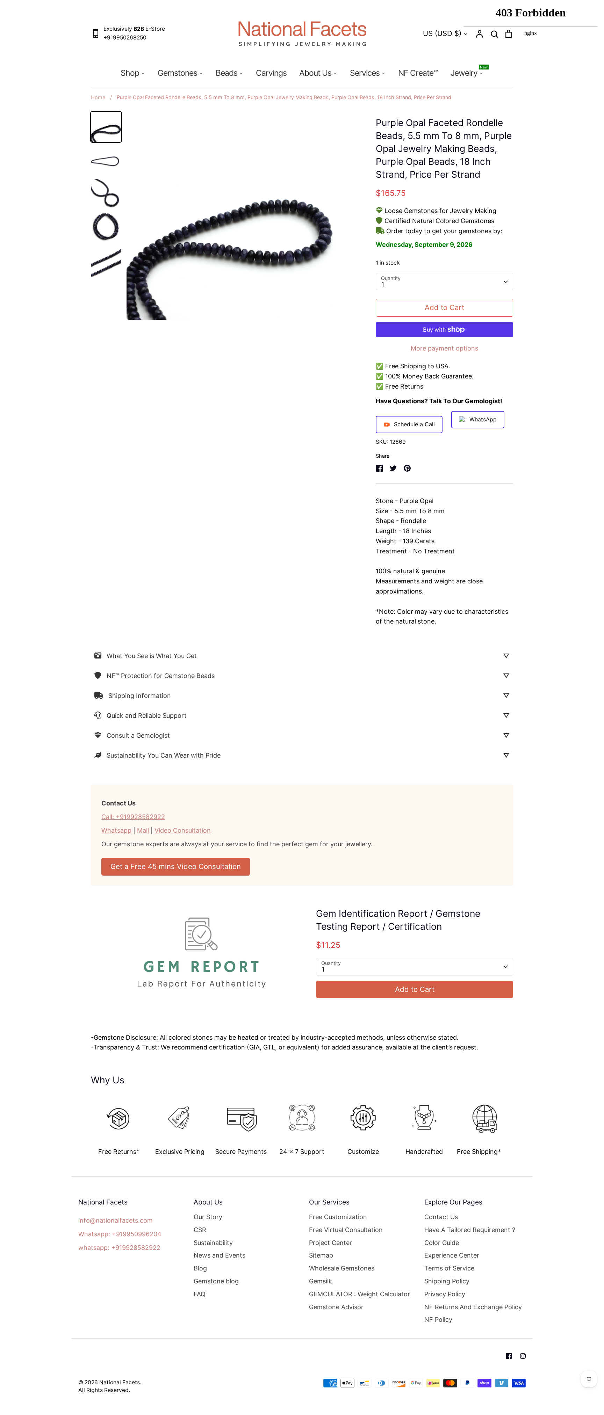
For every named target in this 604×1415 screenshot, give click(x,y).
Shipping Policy (446, 1281)
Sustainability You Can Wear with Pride (164, 755)
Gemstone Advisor (336, 1307)
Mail (143, 830)
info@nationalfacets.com (115, 1220)
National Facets (119, 1382)
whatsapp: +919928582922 (119, 1247)
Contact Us (441, 1217)
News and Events (219, 1255)
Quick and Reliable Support (147, 715)
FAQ (200, 1294)
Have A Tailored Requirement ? (469, 1229)
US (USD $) (442, 33)
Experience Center (451, 1255)
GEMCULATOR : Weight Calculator (359, 1294)
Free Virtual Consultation (346, 1229)
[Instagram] (523, 1356)
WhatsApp (483, 419)
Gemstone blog (216, 1281)
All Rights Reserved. (104, 1390)
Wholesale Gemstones (341, 1268)
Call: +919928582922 (133, 816)
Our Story (208, 1217)
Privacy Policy (444, 1294)
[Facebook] (509, 1356)
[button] (86, 1122)
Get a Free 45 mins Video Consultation (175, 866)
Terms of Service (449, 1268)
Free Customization (338, 1217)
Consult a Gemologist (138, 735)
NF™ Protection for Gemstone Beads (161, 675)
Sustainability (213, 1242)
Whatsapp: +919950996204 (119, 1234)
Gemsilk (320, 1281)
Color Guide (441, 1242)
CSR (200, 1229)
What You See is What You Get (152, 655)
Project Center (330, 1242)
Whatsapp (116, 830)
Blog (200, 1268)
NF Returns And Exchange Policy (473, 1307)
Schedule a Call (414, 424)
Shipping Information (139, 695)
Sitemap (321, 1255)
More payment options (444, 348)
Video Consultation (182, 830)
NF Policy (438, 1319)
